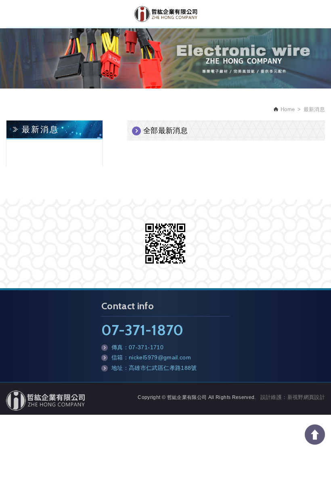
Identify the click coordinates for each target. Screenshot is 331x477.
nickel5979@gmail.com (160, 357)
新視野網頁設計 (306, 397)
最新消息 (314, 109)
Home (287, 109)
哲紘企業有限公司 (165, 14)
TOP (315, 434)
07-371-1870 (142, 330)
